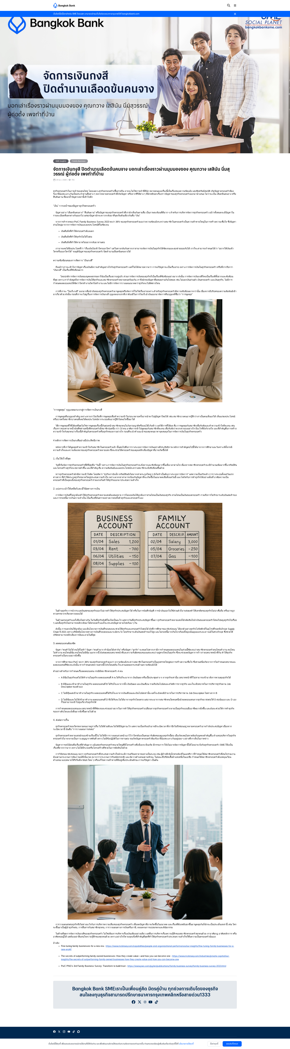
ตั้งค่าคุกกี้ (214, 1043)
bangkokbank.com (130, 14)
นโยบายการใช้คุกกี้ (186, 1043)
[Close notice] (235, 14)
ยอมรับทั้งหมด (232, 1043)
